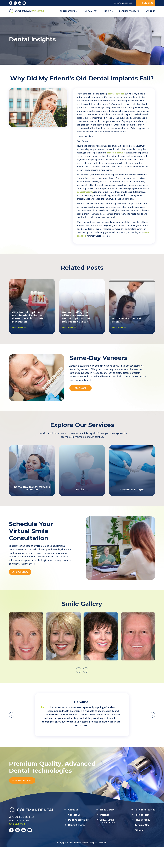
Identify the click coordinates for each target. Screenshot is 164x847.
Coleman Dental (80, 843)
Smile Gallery (90, 11)
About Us (150, 11)
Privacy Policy (142, 820)
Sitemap (139, 830)
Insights (108, 11)
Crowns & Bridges (132, 489)
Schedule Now (20, 572)
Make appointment (22, 780)
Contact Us (74, 815)
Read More (80, 388)
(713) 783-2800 (146, 3)
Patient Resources (129, 11)
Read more (17, 327)
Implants (82, 489)
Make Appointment (123, 3)
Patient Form (142, 815)
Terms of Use (142, 825)
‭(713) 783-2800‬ (17, 824)
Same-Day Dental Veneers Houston (32, 488)
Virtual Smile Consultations (107, 821)
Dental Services (68, 11)
